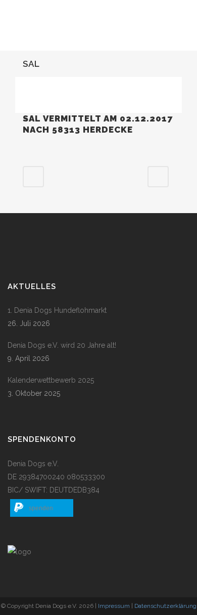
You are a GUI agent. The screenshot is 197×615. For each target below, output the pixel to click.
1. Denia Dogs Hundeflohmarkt (57, 310)
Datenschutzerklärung (165, 605)
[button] (41, 508)
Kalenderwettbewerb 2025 (51, 380)
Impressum (114, 605)
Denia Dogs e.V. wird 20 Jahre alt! (62, 345)
